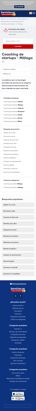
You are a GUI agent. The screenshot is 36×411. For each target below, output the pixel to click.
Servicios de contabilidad (12, 172)
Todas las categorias (18, 319)
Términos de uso (18, 308)
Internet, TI (18, 329)
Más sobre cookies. (25, 4)
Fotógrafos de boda (10, 147)
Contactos (18, 314)
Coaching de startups (13, 101)
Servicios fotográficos (18, 363)
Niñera (18, 376)
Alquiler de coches (9, 132)
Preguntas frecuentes (18, 316)
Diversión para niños (10, 143)
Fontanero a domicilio (10, 168)
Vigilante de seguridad (18, 337)
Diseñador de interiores (11, 154)
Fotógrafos (18, 355)
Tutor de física (18, 360)
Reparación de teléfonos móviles (18, 378)
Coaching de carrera (13, 184)
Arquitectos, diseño (18, 340)
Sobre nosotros (18, 305)
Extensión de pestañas (11, 150)
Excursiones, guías (9, 136)
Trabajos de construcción (18, 381)
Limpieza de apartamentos (12, 161)
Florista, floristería (18, 352)
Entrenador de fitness (18, 358)
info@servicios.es (19, 284)
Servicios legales (9, 165)
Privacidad (18, 311)
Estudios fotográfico (10, 158)
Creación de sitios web (11, 140)
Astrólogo (18, 343)
